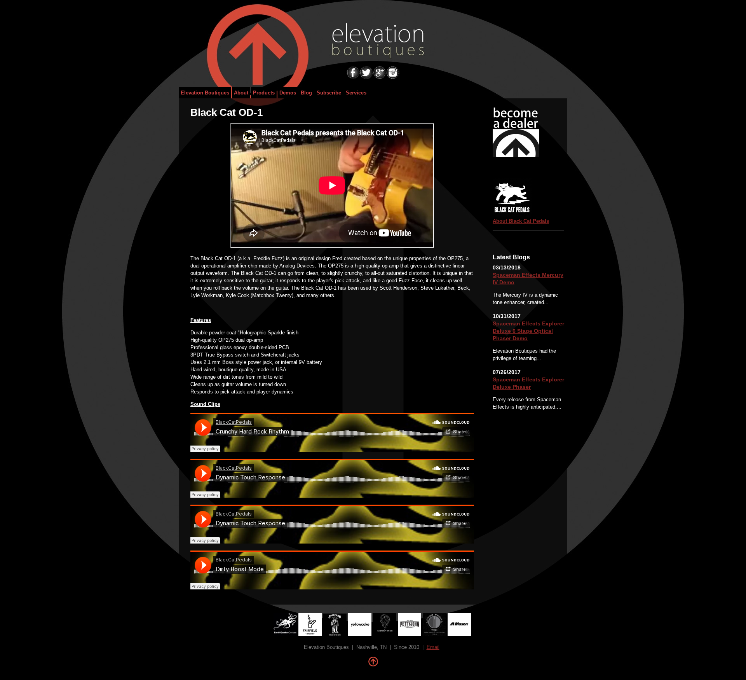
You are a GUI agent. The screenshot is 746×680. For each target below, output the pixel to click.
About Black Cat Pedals (521, 221)
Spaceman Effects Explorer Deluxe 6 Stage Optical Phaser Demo (528, 330)
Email (433, 647)
